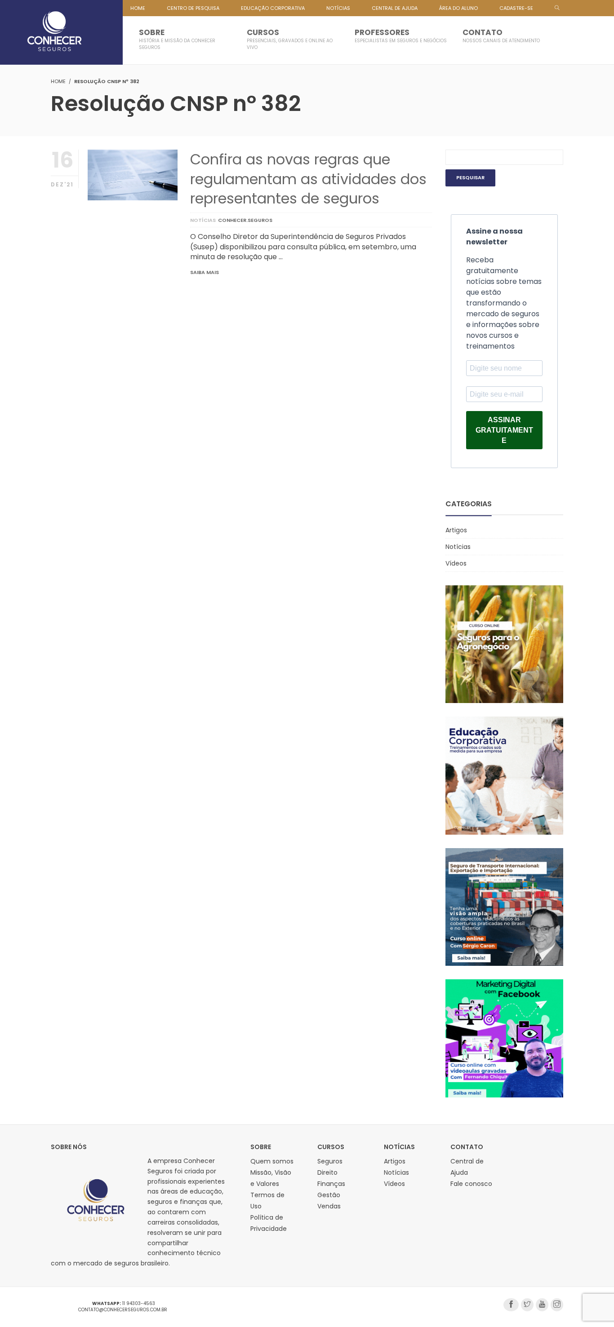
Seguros (330, 1161)
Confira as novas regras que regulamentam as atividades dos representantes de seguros (308, 178)
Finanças (331, 1183)
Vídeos (456, 563)
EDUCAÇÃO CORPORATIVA (273, 8)
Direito (327, 1172)
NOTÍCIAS (338, 8)
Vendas (329, 1206)
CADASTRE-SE (516, 8)
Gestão (328, 1194)
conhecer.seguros (245, 220)
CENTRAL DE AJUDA (395, 8)
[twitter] (527, 1304)
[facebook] (511, 1304)
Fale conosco (471, 1183)
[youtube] (542, 1304)
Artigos (456, 530)
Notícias (203, 220)
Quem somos (272, 1161)
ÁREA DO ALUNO (458, 8)
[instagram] (557, 1304)
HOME (137, 8)
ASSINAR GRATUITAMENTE (504, 430)
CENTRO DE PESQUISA (193, 8)
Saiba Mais (204, 272)
